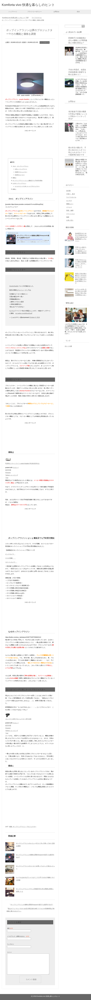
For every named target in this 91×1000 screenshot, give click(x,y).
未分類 (68, 190)
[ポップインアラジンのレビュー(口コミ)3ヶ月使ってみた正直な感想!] (9, 846)
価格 (10, 826)
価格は (14, 177)
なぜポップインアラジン (19, 183)
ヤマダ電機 (10, 558)
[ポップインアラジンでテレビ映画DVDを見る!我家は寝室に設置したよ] (9, 892)
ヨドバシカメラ (11, 562)
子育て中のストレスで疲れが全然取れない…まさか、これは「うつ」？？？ (80, 263)
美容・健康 (69, 210)
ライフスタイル (44, 42)
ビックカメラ (10, 554)
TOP (16, 17)
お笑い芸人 (69, 220)
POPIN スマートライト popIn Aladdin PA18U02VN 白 (22, 463)
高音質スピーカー (20, 175)
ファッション (70, 213)
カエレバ (16, 467)
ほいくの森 (68, 346)
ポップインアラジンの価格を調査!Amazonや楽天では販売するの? (31, 904)
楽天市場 (8, 470)
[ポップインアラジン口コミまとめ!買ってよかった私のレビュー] (9, 869)
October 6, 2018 (35, 317)
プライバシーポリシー (34, 11)
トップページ (12, 11)
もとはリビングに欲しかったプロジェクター (27, 186)
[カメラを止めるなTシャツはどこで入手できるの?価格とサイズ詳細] (9, 880)
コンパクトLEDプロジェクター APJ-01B (18, 719)
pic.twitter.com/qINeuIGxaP (23, 313)
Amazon (8, 472)
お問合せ (56, 11)
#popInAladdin (14, 286)
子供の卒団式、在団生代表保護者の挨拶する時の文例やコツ (77, 72)
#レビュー (21, 290)
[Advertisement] (30, 59)
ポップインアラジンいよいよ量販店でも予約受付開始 (27, 180)
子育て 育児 (70, 194)
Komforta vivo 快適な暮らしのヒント (28, 5)
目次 (78, 11)
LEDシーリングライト (21, 169)
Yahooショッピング (11, 475)
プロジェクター (31, 826)
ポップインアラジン (19, 826)
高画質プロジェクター (21, 172)
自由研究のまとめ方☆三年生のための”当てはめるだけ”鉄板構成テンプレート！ (81, 237)
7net (6, 477)
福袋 (67, 217)
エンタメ (69, 200)
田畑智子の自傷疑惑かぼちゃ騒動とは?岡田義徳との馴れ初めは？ (77, 40)
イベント (69, 207)
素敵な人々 (69, 204)
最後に (14, 189)
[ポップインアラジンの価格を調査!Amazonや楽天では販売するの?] (9, 858)
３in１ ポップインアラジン (20, 166)
